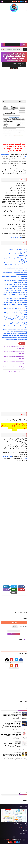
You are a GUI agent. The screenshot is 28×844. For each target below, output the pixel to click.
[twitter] (21, 1)
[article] (14, 600)
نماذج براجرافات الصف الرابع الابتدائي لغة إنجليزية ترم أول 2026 (14, 367)
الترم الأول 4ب (14, 66)
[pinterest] (15, 1)
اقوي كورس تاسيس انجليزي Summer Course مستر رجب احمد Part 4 (14, 347)
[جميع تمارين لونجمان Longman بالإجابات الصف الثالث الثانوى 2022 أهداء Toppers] (24, 734)
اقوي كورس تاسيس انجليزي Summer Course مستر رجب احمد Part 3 (14, 352)
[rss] (13, 1)
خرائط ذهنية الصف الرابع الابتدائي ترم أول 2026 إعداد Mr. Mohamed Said (13, 372)
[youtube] (19, 1)
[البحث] (2, 1)
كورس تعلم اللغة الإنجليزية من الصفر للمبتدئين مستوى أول (15, 259)
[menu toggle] (26, 1)
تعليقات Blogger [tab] (14, 622)
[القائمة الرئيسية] (3, 44)
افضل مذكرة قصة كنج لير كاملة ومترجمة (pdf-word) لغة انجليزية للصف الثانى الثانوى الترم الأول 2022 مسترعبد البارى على (11, 755)
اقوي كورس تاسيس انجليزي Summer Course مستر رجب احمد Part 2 (14, 357)
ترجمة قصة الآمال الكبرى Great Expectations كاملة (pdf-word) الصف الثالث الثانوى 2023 (11, 714)
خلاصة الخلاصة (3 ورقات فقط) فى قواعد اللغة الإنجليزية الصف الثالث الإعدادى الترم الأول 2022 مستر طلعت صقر (12, 745)
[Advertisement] (14, 27)
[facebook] (23, 1)
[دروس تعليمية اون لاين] (14, 8)
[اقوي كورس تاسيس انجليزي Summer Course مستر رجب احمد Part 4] (14, 815)
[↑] (14, 837)
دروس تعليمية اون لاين (16, 238)
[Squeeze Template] (24, 840)
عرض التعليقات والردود (13, 634)
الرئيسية (22, 45)
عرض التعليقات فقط (13, 631)
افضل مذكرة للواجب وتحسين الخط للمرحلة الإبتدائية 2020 (16, 255)
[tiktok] (17, 1)
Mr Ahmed (24, 827)
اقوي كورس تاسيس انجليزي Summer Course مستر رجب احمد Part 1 (14, 362)
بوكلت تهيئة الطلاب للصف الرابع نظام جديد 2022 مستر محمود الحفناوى (15, 273)
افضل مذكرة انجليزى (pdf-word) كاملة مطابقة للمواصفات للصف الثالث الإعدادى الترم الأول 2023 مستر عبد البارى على (12, 724)
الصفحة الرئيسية (21, 66)
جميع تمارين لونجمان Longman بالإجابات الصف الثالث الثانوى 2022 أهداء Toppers (11, 735)
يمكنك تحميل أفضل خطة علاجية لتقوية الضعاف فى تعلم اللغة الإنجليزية (14, 251)
